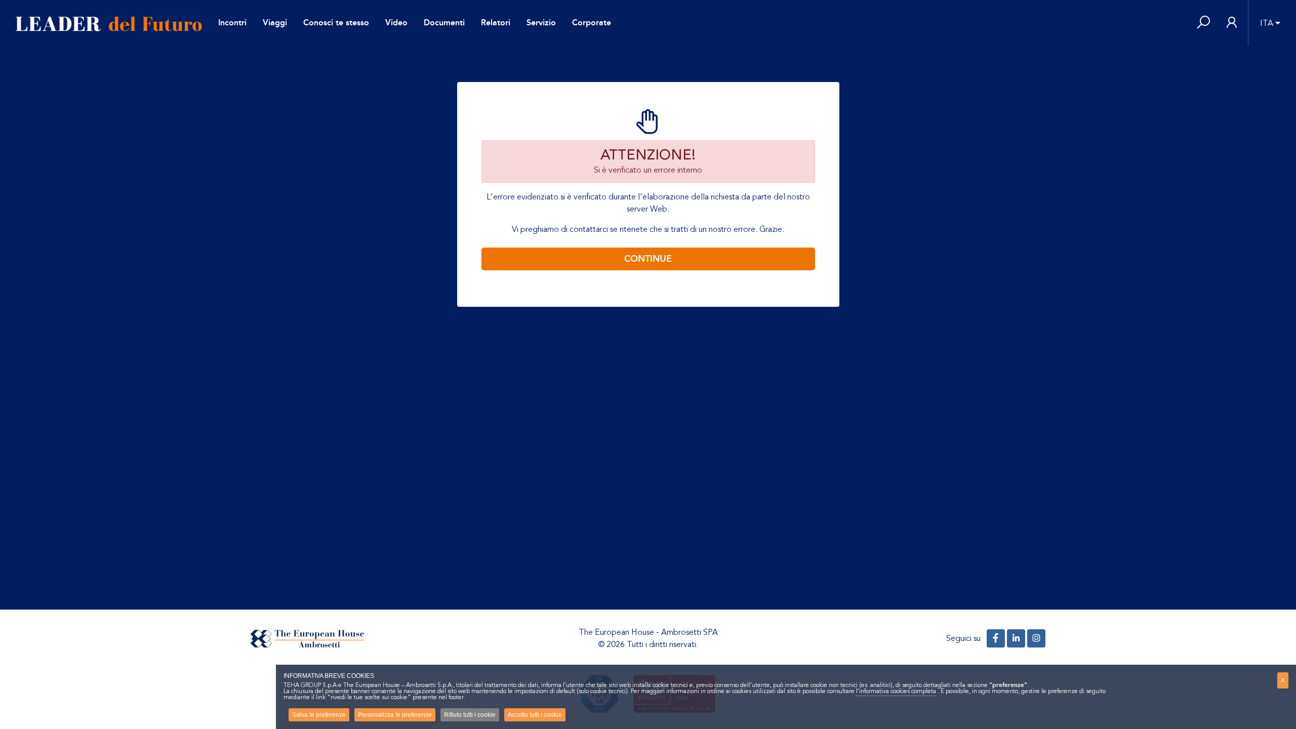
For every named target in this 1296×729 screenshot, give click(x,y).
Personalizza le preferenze (395, 714)
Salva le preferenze (319, 714)
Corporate (591, 22)
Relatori (495, 22)
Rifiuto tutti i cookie (470, 714)
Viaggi (275, 22)
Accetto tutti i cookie (535, 714)
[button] (1203, 23)
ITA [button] (1266, 23)
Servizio (541, 22)
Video (396, 22)
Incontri (232, 22)
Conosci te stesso (336, 22)
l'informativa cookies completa (896, 691)
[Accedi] (1232, 23)
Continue (648, 258)
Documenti (444, 22)
